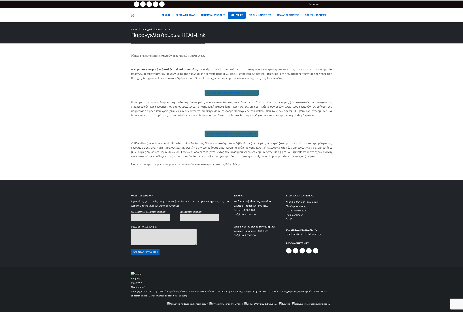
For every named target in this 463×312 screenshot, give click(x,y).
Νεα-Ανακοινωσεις (288, 15)
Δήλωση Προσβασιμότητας (229, 291)
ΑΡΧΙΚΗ (166, 15)
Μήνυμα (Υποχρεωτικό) (144, 226)
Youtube (302, 251)
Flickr (315, 251)
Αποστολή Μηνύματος (145, 251)
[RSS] (143, 4)
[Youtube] (149, 4)
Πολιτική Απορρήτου (168, 291)
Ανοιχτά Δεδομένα (252, 291)
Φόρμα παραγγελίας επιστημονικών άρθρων (231, 133)
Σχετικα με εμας (185, 15)
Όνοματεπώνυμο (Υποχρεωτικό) (148, 211)
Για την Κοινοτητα (260, 15)
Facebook (289, 251)
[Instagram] (155, 4)
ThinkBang (182, 295)
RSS (295, 251)
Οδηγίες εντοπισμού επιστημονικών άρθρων (231, 92)
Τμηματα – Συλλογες (213, 15)
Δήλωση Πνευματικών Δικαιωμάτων (197, 291)
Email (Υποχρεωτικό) (191, 211)
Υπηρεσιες (237, 15)
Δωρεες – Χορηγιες (315, 15)
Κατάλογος (314, 4)
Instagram (309, 251)
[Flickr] (162, 4)
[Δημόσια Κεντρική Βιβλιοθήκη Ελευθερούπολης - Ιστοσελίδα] (143, 15)
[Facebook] (136, 4)
